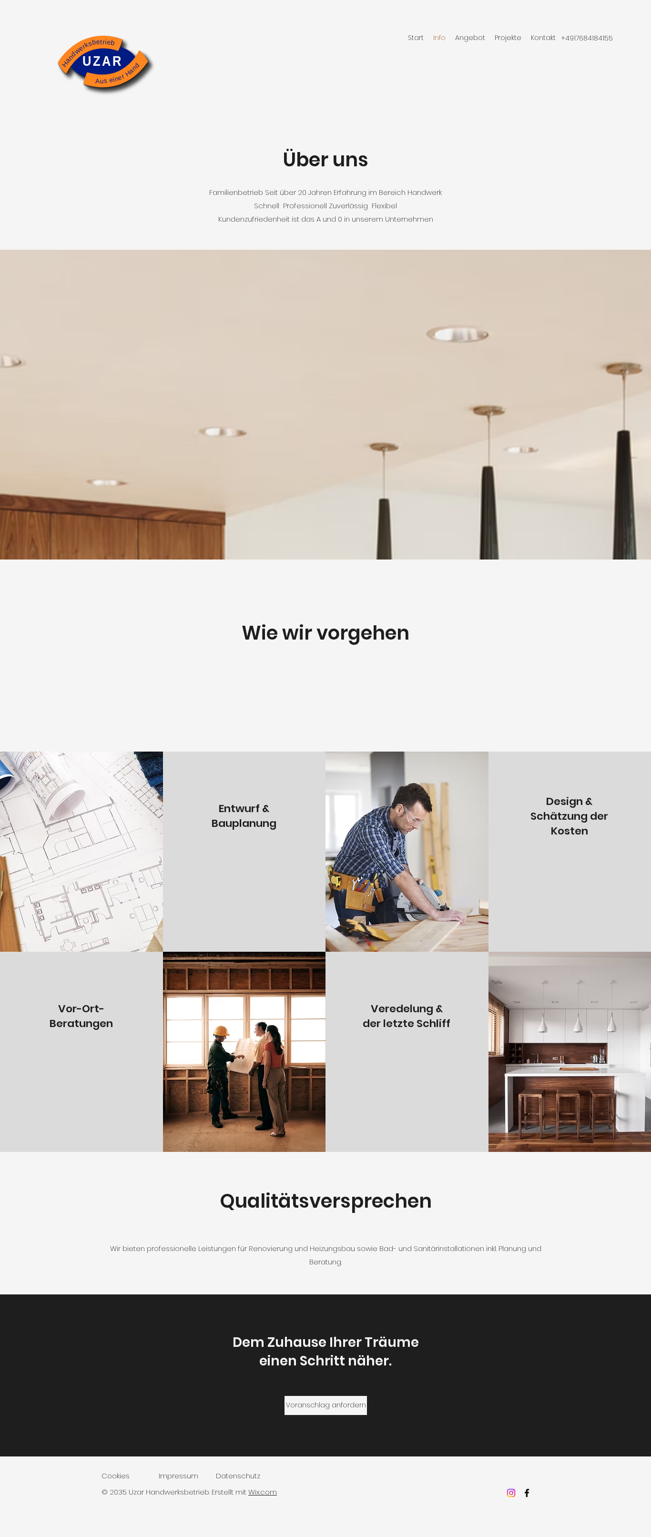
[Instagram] (511, 1492)
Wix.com (262, 1492)
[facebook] (526, 1492)
